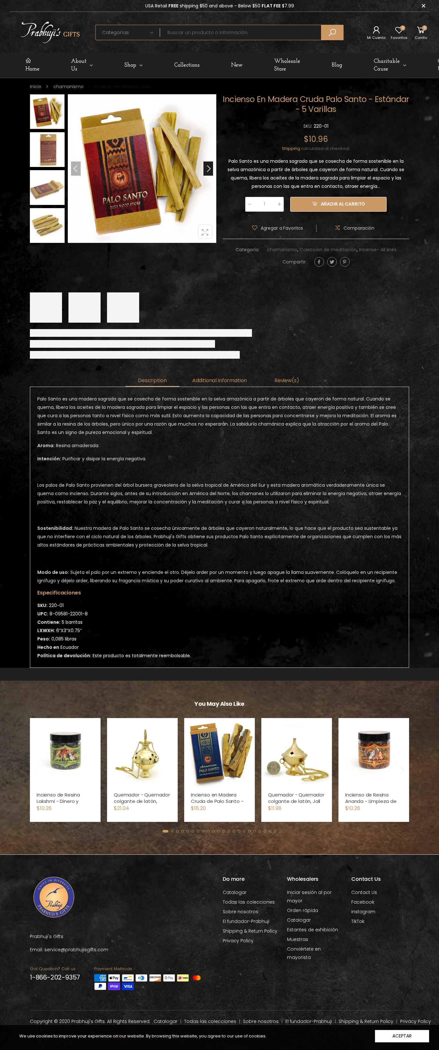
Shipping (291, 148)
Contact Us (364, 892)
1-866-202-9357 (55, 977)
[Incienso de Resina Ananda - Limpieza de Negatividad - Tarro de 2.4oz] (374, 753)
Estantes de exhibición (312, 929)
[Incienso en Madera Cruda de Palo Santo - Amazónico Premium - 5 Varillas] (219, 753)
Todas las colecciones (249, 902)
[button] (208, 168)
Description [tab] (152, 380)
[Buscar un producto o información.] (332, 32)
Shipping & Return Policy (250, 931)
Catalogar (234, 892)
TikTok (357, 921)
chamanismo (282, 249)
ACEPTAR (402, 1036)
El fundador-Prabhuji (246, 921)
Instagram (363, 911)
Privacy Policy (238, 940)
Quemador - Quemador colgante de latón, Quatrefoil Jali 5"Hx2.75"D (142, 804)
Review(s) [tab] (286, 380)
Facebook (362, 902)
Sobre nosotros (240, 911)
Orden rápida (302, 910)
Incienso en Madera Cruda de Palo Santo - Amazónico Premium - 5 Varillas (219, 804)
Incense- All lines (378, 249)
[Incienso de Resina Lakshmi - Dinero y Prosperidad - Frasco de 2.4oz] (65, 753)
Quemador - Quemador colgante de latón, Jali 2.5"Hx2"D (296, 801)
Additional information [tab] (219, 380)
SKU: (308, 126)
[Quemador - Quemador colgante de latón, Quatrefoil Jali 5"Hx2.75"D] (142, 753)
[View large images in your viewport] (205, 231)
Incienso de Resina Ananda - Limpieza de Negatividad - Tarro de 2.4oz (372, 804)
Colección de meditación (328, 249)
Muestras (297, 939)
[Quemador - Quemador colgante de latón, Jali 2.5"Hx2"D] (297, 753)
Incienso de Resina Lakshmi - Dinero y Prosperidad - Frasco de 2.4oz (65, 804)
